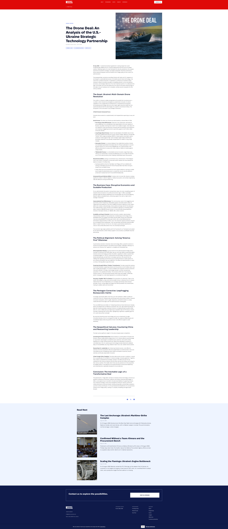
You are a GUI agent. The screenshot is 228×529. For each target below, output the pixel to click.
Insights (150, 514)
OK (143, 526)
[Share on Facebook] (127, 400)
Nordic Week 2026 (119, 508)
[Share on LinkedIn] (134, 400)
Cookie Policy (102, 526)
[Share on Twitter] (130, 400)
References (151, 517)
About (150, 508)
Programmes (151, 510)
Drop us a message (145, 495)
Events (150, 512)
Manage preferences (150, 526)
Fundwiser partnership (153, 519)
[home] (69, 2)
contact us (158, 2)
